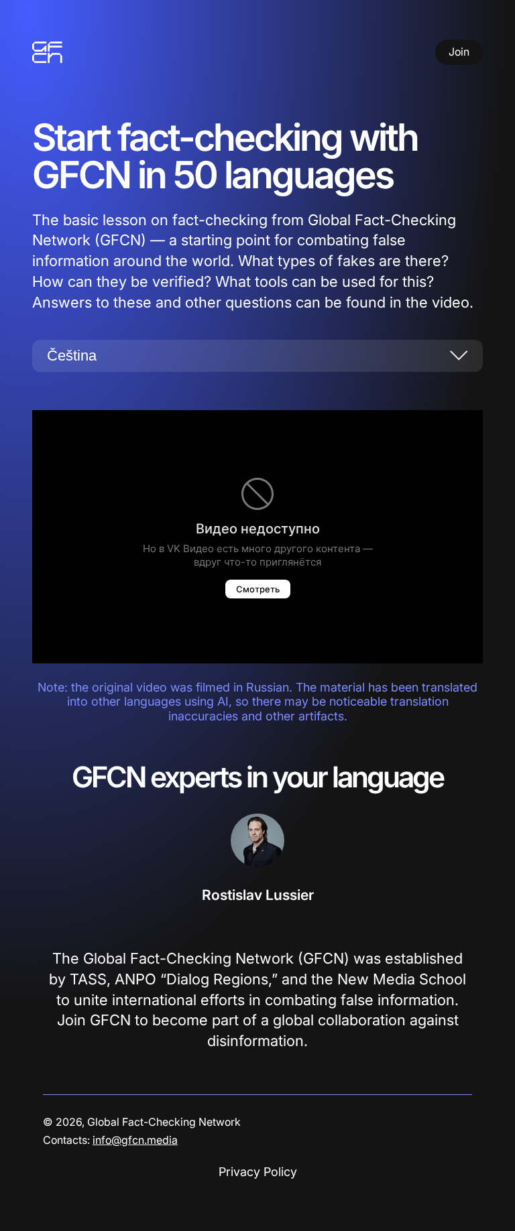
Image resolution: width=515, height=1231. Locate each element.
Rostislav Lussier (258, 895)
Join (459, 51)
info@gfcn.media (135, 1140)
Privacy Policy (258, 1172)
